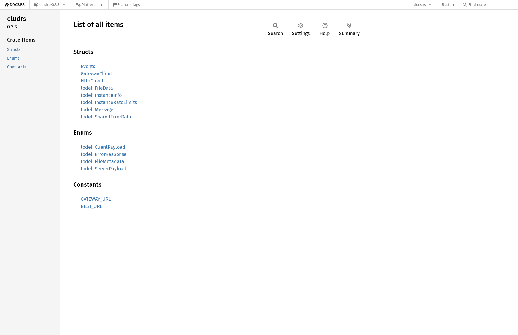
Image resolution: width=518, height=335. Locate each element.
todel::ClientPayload (103, 147)
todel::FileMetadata (102, 161)
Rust (446, 4)
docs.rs (420, 4)
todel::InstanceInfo (101, 95)
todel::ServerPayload (104, 169)
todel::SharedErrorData (106, 117)
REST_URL (91, 206)
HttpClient (92, 81)
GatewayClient (96, 73)
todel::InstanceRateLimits (109, 102)
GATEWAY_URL (96, 199)
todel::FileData (97, 88)
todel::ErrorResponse (104, 154)
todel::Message (97, 109)
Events (88, 66)
